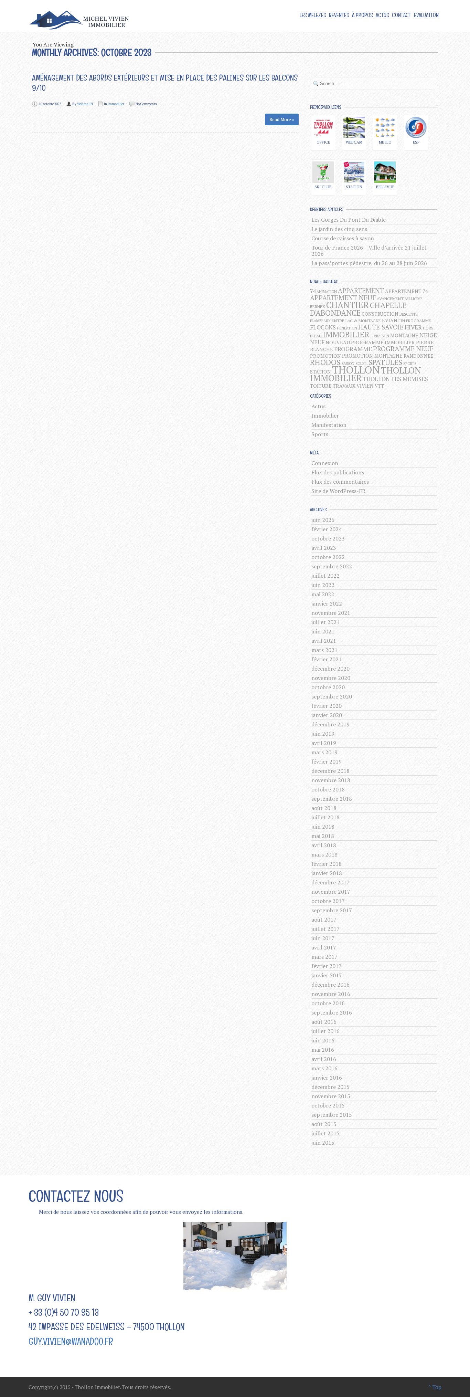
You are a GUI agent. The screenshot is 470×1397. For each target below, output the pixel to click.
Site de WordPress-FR (338, 491)
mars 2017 (324, 956)
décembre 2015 (330, 1087)
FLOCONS (323, 327)
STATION (320, 371)
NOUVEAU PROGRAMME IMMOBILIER (370, 342)
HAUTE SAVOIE (381, 327)
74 (313, 291)
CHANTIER (347, 305)
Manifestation (328, 425)
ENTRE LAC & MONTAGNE (356, 320)
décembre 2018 (330, 771)
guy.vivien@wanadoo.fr (71, 1341)
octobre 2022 (328, 557)
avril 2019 (323, 743)
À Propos (362, 15)
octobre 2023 (328, 538)
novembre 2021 (330, 613)
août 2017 (324, 919)
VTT (379, 386)
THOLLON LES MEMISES (395, 379)
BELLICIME (414, 298)
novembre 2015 (330, 1096)
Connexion (324, 463)
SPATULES (385, 362)
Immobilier (116, 104)
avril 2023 (323, 548)
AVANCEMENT (390, 298)
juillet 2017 (325, 929)
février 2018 (326, 864)
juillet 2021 (325, 622)
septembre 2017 (331, 910)
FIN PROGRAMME (414, 320)
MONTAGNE (404, 335)
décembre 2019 (330, 724)
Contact (401, 15)
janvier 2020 (326, 715)
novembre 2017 (330, 891)
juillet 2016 (325, 1031)
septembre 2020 (331, 696)
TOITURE (321, 385)
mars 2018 (324, 854)
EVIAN (389, 320)
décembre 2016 (330, 984)
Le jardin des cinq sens (339, 229)
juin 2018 (322, 826)
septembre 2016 (331, 1012)
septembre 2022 (331, 566)
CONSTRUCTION (380, 314)
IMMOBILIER (346, 334)
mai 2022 (322, 594)
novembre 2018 (330, 780)
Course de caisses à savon (342, 238)
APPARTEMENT (361, 290)
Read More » (281, 119)
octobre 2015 (328, 1105)
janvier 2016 (326, 1077)
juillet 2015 (325, 1133)
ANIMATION (327, 291)
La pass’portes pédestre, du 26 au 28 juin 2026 (369, 263)
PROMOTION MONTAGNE (372, 355)
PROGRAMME (353, 349)
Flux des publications (337, 472)
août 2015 (324, 1124)
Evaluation (426, 15)
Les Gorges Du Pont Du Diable (348, 219)
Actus (382, 15)
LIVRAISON (380, 336)
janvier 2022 (326, 603)
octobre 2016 (328, 1003)
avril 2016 (323, 1059)
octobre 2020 (328, 687)
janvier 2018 (326, 873)
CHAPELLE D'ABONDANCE (358, 309)
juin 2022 (322, 585)
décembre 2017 (330, 882)
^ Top (434, 1387)
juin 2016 (322, 1040)
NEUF (317, 342)
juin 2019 (322, 733)
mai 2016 (322, 1049)
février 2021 (326, 659)
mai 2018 (322, 836)
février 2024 (326, 529)
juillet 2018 (325, 817)
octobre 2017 (328, 901)
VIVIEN (365, 385)
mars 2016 (324, 1068)
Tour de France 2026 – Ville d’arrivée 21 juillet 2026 (369, 251)
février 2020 (326, 706)
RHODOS (325, 362)
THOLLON (356, 369)
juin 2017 (322, 938)
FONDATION (347, 328)
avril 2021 (323, 640)
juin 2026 (322, 520)
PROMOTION (325, 356)
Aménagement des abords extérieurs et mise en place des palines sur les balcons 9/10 (165, 82)
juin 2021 (322, 631)
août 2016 (324, 1022)
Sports (319, 434)
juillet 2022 (325, 575)
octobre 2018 (328, 789)
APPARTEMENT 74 (406, 291)
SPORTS (409, 363)
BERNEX (317, 306)
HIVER (413, 327)
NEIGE (428, 335)
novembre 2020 (330, 678)
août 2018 (324, 808)
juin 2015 (322, 1142)
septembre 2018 (331, 798)
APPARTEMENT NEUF (343, 297)
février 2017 (326, 966)
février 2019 (326, 761)
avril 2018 (323, 845)
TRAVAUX (344, 385)
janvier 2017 (326, 975)
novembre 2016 (330, 994)
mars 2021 (324, 650)
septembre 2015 (331, 1114)
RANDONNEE (418, 356)
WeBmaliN (85, 104)
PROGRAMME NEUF (403, 348)
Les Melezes (313, 15)
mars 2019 (324, 752)
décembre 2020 (330, 668)
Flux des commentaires (340, 481)
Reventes (339, 15)
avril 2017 (323, 947)
